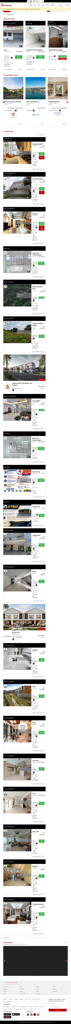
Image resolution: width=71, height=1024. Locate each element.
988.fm (25, 1009)
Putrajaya (38, 993)
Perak (37, 989)
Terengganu (54, 991)
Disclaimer (21, 999)
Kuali (4, 1009)
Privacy (29, 999)
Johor (4, 993)
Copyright (16, 999)
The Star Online (6, 1006)
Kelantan (21, 989)
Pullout (52, 5)
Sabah (53, 986)
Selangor (5, 989)
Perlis (37, 991)
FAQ (26, 999)
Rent (39, 5)
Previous (3, 102)
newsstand (10, 1009)
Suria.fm (30, 1009)
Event (47, 5)
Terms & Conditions (36, 999)
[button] (42, 135)
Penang (4, 991)
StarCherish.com (17, 1009)
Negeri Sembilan (23, 993)
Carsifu (30, 1006)
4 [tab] (37, 976)
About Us (5, 999)
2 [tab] (36, 127)
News (43, 5)
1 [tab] (36, 72)
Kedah (21, 986)
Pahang (37, 986)
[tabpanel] (13, 46)
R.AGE (35, 1006)
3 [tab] (36, 976)
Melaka (21, 991)
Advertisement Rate (7, 1001)
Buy (35, 5)
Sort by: (36, 134)
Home (31, 5)
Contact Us (10, 999)
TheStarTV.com (15, 1006)
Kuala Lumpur (6, 986)
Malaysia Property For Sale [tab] (11, 982)
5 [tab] (38, 976)
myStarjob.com (23, 1006)
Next (67, 102)
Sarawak (54, 989)
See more (66, 74)
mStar (40, 1006)
